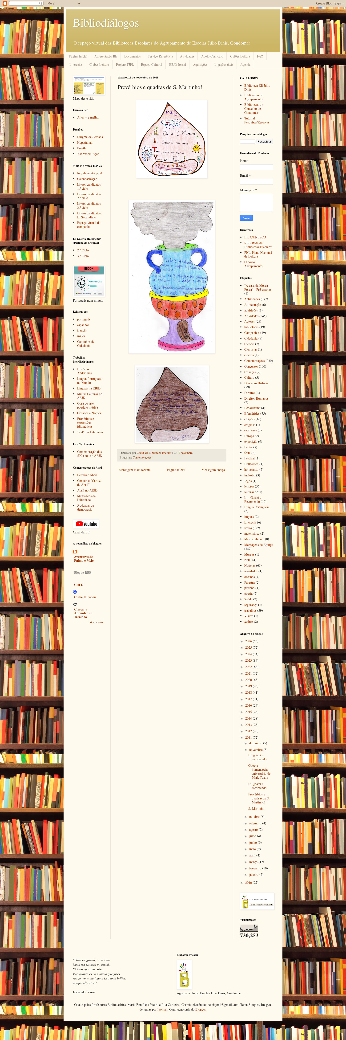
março (253, 862)
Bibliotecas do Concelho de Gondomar (253, 108)
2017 (249, 699)
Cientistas (250, 349)
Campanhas (251, 332)
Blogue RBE (82, 572)
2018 (249, 692)
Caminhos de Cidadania (85, 343)
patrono (249, 588)
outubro (255, 816)
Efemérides (251, 413)
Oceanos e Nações (89, 413)
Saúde (248, 599)
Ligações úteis (223, 64)
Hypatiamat (85, 142)
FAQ (260, 56)
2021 (249, 673)
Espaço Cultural (151, 64)
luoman (162, 1009)
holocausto (251, 469)
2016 (249, 705)
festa (247, 452)
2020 (249, 679)
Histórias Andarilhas (84, 371)
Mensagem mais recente (134, 469)
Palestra (249, 582)
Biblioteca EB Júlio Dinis (257, 87)
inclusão (249, 475)
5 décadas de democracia (85, 507)
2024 (249, 654)
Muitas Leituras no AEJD (89, 396)
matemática (251, 533)
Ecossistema (252, 407)
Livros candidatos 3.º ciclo (89, 205)
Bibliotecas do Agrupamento (253, 97)
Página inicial (78, 56)
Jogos (248, 481)
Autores (249, 321)
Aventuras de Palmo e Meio (84, 558)
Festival (249, 458)
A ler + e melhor (88, 117)
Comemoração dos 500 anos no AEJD (89, 453)
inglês (81, 336)
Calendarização (87, 178)
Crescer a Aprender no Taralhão (83, 613)
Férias (248, 447)
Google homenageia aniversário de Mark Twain (259, 771)
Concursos (251, 366)
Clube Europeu (85, 596)
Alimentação (252, 304)
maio (253, 849)
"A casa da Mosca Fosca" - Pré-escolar (257, 287)
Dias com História (256, 383)
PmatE (81, 148)
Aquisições (200, 64)
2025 (249, 647)
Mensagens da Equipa (258, 544)
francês (82, 330)
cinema (249, 355)
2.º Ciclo (83, 250)
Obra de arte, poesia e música (87, 405)
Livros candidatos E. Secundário (89, 215)
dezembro (256, 743)
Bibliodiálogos (106, 22)
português (83, 319)
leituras (249, 492)
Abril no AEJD (87, 490)
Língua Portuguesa (256, 507)
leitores (249, 486)
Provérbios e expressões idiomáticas (85, 422)
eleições (249, 419)
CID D (78, 584)
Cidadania (250, 338)
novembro (256, 749)
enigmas (249, 424)
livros (248, 528)
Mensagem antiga (213, 469)
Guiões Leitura (240, 56)
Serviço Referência (160, 56)
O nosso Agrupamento (253, 264)
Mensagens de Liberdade (86, 498)
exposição (250, 441)
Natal (247, 559)
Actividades (252, 299)
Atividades (187, 56)
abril (252, 855)
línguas (249, 516)
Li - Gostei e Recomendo (252, 499)
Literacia (250, 522)
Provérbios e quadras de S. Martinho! (259, 798)
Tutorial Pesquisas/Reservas (256, 120)
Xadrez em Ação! (89, 153)
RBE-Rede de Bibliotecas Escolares (258, 245)
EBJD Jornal (177, 64)
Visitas (248, 616)
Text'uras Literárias (90, 432)
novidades (250, 571)
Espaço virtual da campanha (88, 224)
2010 (249, 882)
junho (253, 842)
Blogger (200, 1009)
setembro (255, 823)
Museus (249, 554)
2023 (249, 660)
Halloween (251, 464)
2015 (249, 711)
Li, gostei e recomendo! (258, 757)
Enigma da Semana (90, 137)
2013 (249, 724)
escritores (250, 430)
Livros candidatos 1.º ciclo (89, 186)
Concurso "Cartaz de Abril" (89, 482)
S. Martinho (256, 808)
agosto (254, 829)
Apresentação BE (105, 56)
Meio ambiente (254, 539)
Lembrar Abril (87, 475)
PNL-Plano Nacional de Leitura (258, 254)
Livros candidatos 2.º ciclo (89, 196)
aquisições (251, 310)
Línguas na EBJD (89, 388)
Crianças (250, 372)
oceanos (249, 576)
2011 (249, 737)
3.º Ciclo (83, 256)
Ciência (249, 344)
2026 (249, 641)
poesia (248, 593)
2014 (249, 718)
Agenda (245, 64)
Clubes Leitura (99, 64)
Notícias (249, 565)
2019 (249, 686)
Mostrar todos (97, 622)
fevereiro (255, 868)
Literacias (75, 64)
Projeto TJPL (125, 64)
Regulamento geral (89, 173)
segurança (250, 604)
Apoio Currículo (212, 56)
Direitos (249, 392)
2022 (249, 666)
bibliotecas (251, 327)
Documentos (132, 56)
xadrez (248, 621)
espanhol (83, 325)
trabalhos (250, 610)
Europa (249, 436)
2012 (249, 731)
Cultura (249, 377)
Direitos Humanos (256, 398)
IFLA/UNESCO (255, 237)
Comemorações (142, 457)
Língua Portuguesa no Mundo (89, 380)
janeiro (254, 874)
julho (253, 836)
